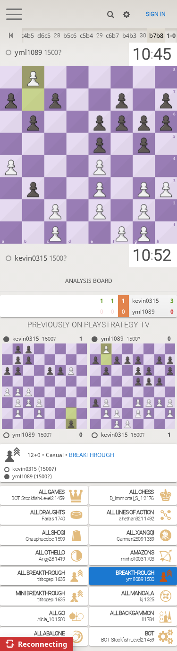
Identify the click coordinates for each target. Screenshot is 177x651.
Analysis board (88, 281)
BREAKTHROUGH (91, 455)
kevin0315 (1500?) (34, 468)
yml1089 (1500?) (32, 476)
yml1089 (28, 52)
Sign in (156, 14)
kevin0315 (31, 258)
